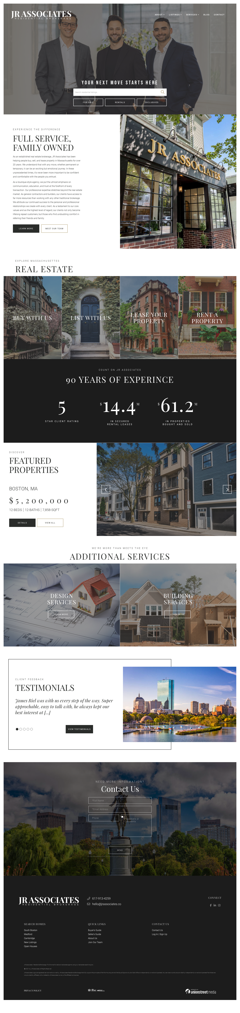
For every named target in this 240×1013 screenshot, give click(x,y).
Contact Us (157, 930)
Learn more (26, 228)
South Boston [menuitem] (30, 930)
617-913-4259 (101, 898)
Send (120, 850)
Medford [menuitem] (28, 934)
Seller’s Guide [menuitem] (94, 934)
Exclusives (152, 102)
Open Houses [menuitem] (30, 946)
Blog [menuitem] (206, 15)
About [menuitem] (159, 15)
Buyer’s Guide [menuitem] (94, 930)
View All (50, 523)
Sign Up (163, 934)
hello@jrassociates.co (106, 904)
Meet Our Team (54, 228)
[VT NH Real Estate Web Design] (200, 991)
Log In (155, 934)
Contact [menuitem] (219, 15)
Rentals (120, 102)
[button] (163, 92)
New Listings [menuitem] (30, 942)
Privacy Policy (106, 843)
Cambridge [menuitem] (29, 938)
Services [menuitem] (191, 15)
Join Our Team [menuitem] (95, 942)
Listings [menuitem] (174, 15)
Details (22, 523)
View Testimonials (79, 729)
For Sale (88, 102)
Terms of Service (135, 856)
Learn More (61, 614)
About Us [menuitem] (92, 938)
